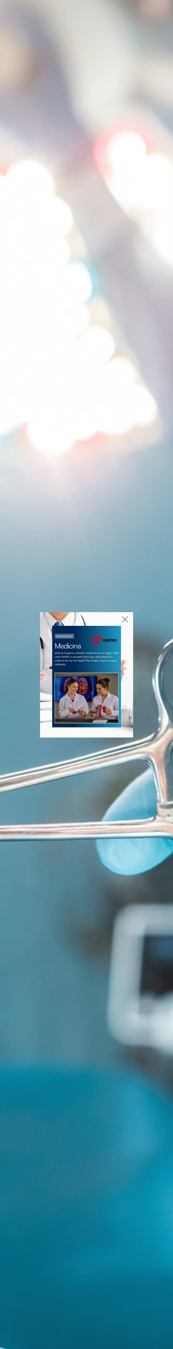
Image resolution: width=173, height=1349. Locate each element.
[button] (125, 619)
